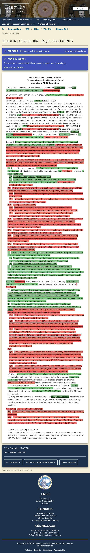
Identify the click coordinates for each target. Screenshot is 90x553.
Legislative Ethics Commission (45, 533)
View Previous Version (13, 67)
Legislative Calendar (45, 513)
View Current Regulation (75, 51)
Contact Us (45, 498)
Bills (37, 19)
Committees (24, 19)
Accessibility (59, 550)
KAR (27, 29)
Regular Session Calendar (45, 515)
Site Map (45, 503)
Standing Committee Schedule (45, 520)
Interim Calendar (45, 518)
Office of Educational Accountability (45, 535)
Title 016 (47, 29)
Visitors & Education (47, 24)
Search (80, 9)
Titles (36, 29)
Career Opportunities (45, 501)
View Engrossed (68, 462)
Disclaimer (47, 550)
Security (37, 550)
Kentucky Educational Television (45, 530)
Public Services (69, 19)
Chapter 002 (62, 29)
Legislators (7, 19)
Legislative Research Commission (17, 24)
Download (13, 462)
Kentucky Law (49, 19)
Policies (28, 550)
